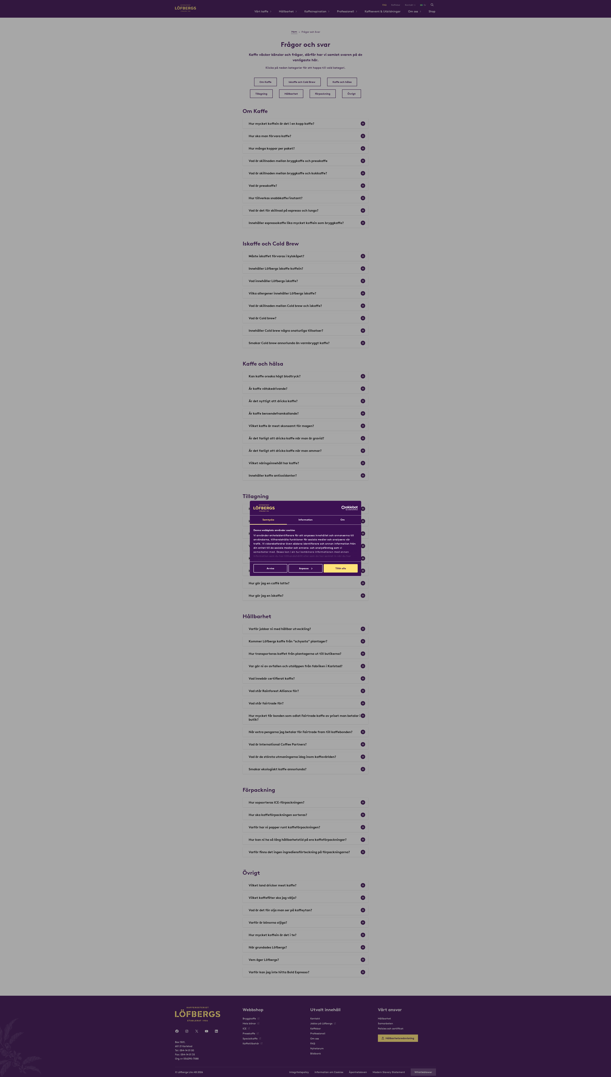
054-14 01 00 (187, 1050)
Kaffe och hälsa (342, 82)
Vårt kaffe (261, 11)
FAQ (384, 4)
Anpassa (304, 568)
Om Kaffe (265, 82)
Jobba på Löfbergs (321, 1023)
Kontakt (409, 4)
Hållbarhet (286, 11)
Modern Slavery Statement (389, 1072)
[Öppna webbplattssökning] (432, 5)
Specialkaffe (250, 1038)
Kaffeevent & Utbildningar (382, 11)
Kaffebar (395, 4)
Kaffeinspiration (315, 11)
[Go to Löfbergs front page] (185, 10)
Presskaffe (249, 1033)
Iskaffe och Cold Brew (302, 82)
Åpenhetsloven (358, 1072)
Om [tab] (343, 519)
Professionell (345, 11)
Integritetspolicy (299, 1072)
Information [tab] (305, 519)
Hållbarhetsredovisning (400, 1038)
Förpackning (322, 93)
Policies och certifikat (390, 1028)
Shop (432, 11)
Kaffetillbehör (251, 1043)
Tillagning (261, 93)
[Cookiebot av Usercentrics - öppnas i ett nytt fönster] (344, 508)
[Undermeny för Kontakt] (416, 5)
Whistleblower (423, 1072)
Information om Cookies (329, 1072)
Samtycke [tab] (268, 519)
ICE (244, 1028)
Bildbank (315, 1053)
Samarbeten (385, 1023)
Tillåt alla (340, 568)
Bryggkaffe (249, 1018)
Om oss (413, 11)
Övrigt (352, 93)
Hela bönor (249, 1023)
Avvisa (270, 568)
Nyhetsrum (317, 1048)
